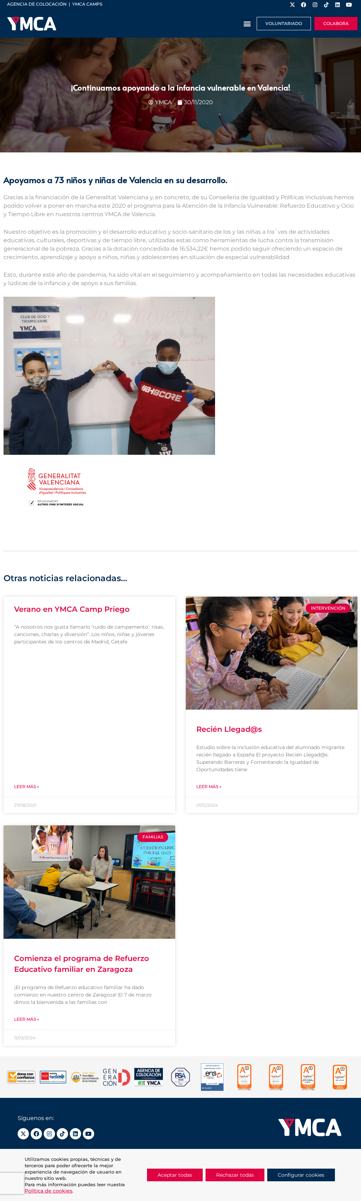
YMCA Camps (87, 4)
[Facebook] (36, 1133)
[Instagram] (49, 1133)
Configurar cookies (301, 1175)
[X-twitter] (23, 1133)
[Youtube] (88, 1133)
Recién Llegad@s (229, 729)
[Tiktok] (62, 1133)
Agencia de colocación (37, 4)
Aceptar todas (175, 1175)
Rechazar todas (235, 1175)
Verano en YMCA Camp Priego (72, 609)
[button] (247, 24)
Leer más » (26, 786)
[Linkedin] (75, 1133)
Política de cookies (48, 1191)
